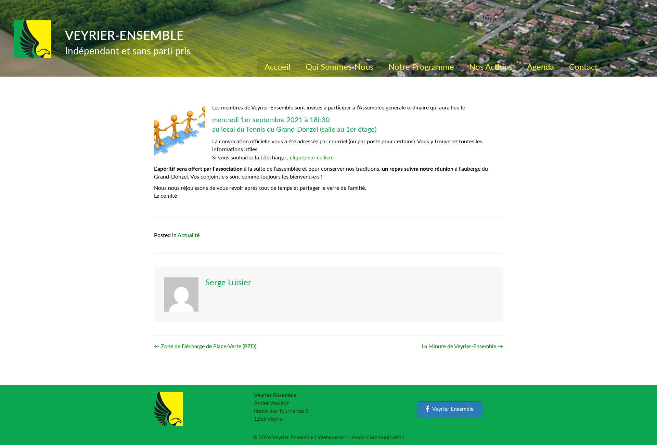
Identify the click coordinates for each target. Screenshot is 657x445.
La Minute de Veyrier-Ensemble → (462, 346)
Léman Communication (376, 437)
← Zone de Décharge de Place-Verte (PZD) (205, 346)
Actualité (188, 235)
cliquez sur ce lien (311, 157)
